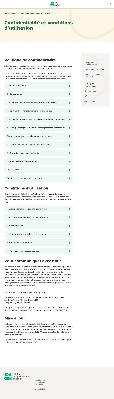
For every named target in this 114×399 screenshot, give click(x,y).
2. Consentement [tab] (15, 94)
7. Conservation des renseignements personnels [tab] (29, 136)
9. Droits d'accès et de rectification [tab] (23, 153)
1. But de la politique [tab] (16, 86)
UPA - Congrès (10, 13)
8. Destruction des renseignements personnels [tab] (29, 145)
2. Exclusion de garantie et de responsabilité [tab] (27, 217)
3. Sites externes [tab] (15, 226)
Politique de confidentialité (90, 63)
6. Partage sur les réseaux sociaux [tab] (23, 251)
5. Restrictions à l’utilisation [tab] (19, 243)
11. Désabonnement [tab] (16, 170)
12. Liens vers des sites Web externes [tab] (24, 178)
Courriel (92, 101)
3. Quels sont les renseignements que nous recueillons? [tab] (33, 102)
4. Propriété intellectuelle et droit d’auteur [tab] (27, 234)
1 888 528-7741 (60, 310)
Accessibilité (40, 389)
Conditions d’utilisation (94, 69)
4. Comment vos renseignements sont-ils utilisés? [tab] (30, 111)
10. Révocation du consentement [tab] (22, 161)
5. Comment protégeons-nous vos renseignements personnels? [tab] (36, 119)
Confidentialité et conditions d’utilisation (35, 13)
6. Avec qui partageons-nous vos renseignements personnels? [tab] (36, 128)
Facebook (93, 91)
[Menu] (3, 4)
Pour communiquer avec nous (92, 75)
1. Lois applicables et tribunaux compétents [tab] (27, 209)
